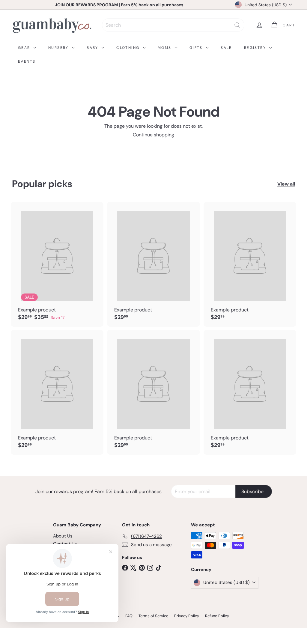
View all (286, 184)
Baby (93, 47)
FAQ (129, 615)
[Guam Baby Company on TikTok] (159, 567)
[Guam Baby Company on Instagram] (150, 567)
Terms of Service (153, 615)
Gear (25, 47)
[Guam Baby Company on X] (133, 567)
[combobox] (173, 25)
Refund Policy (217, 615)
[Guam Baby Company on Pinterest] (142, 567)
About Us (63, 536)
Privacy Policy (186, 615)
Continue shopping (153, 135)
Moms (165, 47)
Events (26, 61)
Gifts (196, 47)
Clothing (128, 47)
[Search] (237, 25)
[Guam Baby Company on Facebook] (125, 567)
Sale (226, 47)
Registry (256, 47)
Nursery (59, 47)
